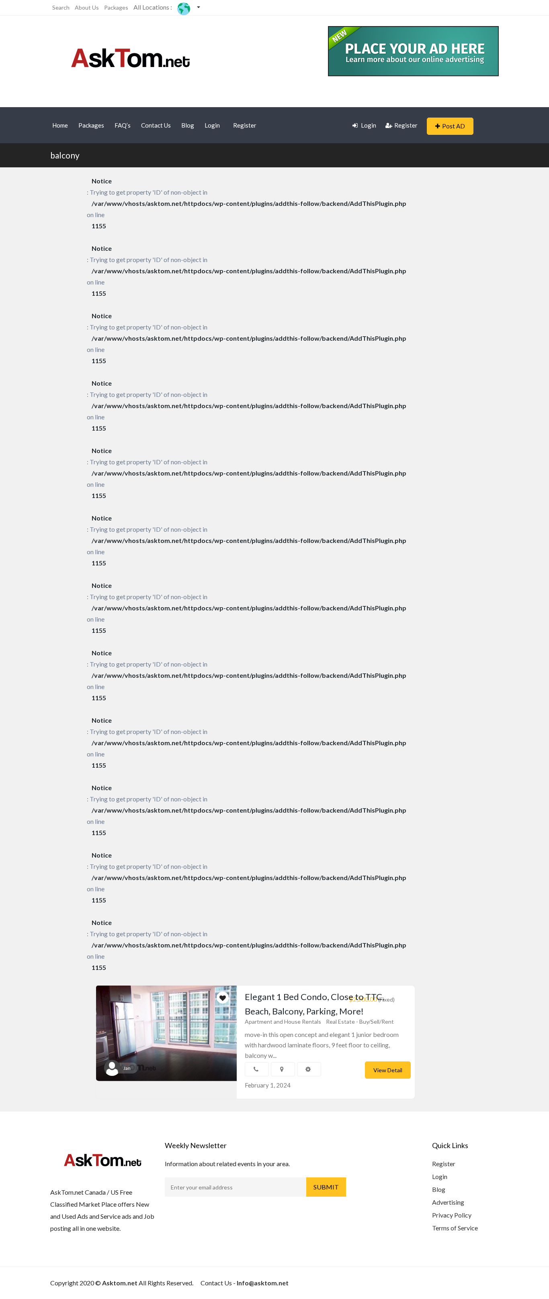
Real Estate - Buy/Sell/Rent (360, 1021)
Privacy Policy (451, 1215)
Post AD (453, 126)
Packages (116, 7)
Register (244, 125)
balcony (65, 155)
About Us (87, 7)
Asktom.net (119, 1283)
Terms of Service (455, 1228)
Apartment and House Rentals (283, 1021)
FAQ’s (123, 125)
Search (61, 7)
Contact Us (156, 125)
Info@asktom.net (263, 1283)
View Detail (387, 1070)
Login (212, 125)
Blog (187, 125)
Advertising (448, 1202)
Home (60, 125)
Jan (127, 1068)
